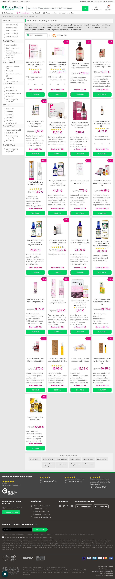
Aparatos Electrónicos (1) (13, 75)
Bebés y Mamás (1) (12, 48)
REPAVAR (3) (10, 115)
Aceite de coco (34, 459)
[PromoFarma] (12, 8)
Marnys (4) (10, 109)
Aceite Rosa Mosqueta (48, 465)
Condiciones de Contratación (102, 571)
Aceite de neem (88, 459)
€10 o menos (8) (11, 28)
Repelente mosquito (62, 465)
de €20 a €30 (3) (12, 31)
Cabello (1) (9, 78)
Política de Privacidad (105, 567)
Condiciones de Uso (106, 569)
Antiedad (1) (10, 96)
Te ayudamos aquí (10, 512)
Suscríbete (40, 529)
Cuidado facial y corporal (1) (12, 100)
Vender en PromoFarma (42, 517)
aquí (11, 549)
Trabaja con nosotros (41, 511)
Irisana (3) (9, 112)
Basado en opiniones (11, 485)
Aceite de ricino (48, 459)
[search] (85, 8)
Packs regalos (51, 13)
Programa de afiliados (41, 514)
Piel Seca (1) (10, 140)
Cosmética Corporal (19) (13, 67)
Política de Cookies (106, 573)
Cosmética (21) (11, 45)
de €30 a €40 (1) (12, 33)
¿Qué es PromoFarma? (41, 506)
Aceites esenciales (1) (13, 130)
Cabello (38, 13)
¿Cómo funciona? (39, 509)
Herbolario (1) (10, 58)
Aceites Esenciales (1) (13, 93)
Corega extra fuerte (75, 465)
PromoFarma (108, 576)
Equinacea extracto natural (88, 465)
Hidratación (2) (11, 90)
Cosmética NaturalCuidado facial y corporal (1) (14, 53)
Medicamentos (67, 13)
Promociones (24, 13)
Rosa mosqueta (62, 459)
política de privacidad (19, 537)
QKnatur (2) (10, 118)
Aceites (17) (10, 88)
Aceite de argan (102, 459)
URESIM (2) (9, 120)
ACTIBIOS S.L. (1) (11, 123)
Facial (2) (9, 71)
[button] (96, 8)
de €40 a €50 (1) (12, 36)
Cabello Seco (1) (11, 133)
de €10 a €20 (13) (12, 25)
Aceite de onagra (75, 459)
